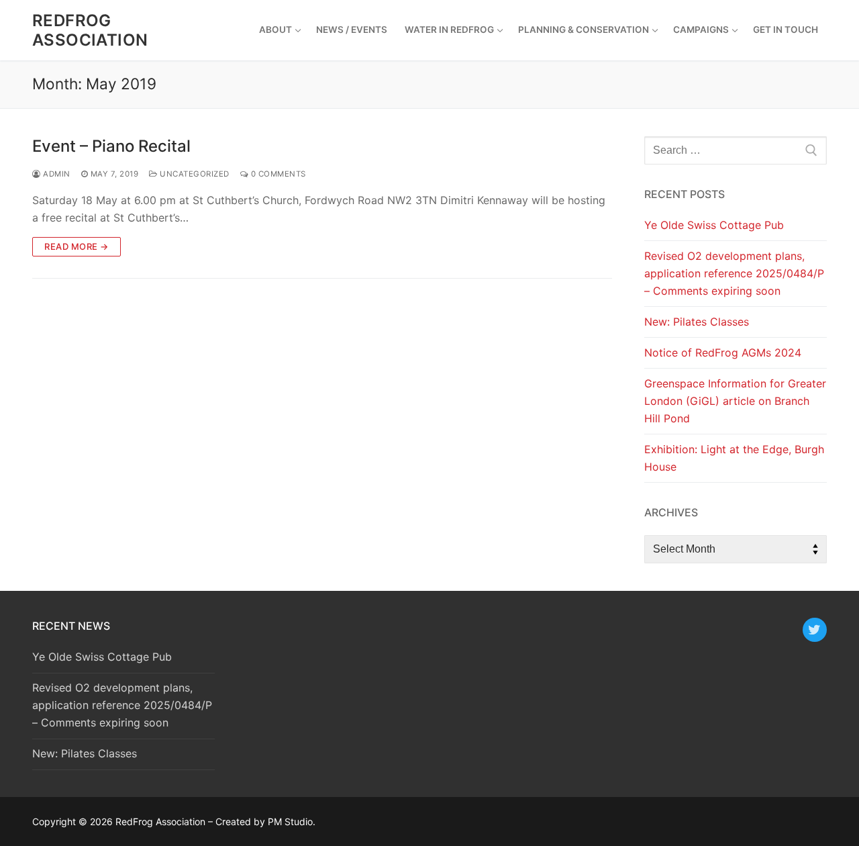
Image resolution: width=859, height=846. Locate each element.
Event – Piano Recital (111, 146)
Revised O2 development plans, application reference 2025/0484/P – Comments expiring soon (734, 273)
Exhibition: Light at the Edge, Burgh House (734, 457)
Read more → (76, 246)
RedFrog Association (90, 30)
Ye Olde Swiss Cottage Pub (714, 225)
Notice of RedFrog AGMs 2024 (722, 352)
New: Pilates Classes (696, 321)
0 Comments (277, 174)
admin (55, 174)
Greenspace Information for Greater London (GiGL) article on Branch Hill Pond (735, 401)
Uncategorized (194, 174)
